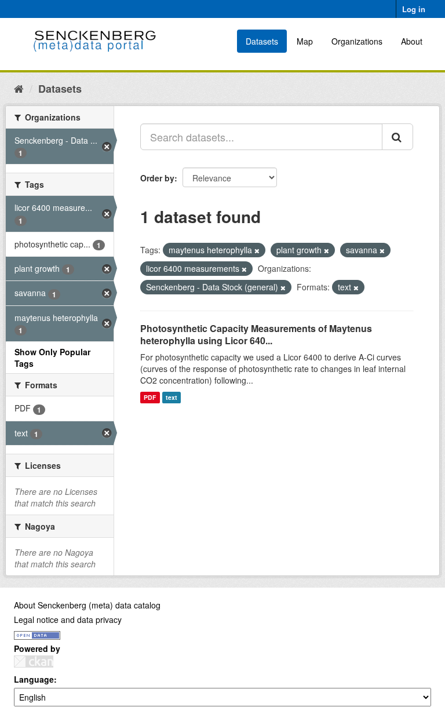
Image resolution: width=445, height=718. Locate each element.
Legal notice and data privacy (68, 619)
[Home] (19, 88)
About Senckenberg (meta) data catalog (87, 605)
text (171, 397)
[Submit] (397, 136)
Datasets (262, 41)
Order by (157, 178)
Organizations (356, 41)
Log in (413, 8)
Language (34, 679)
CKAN (33, 661)
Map (305, 41)
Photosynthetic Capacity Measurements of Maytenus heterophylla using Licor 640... (256, 334)
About (411, 41)
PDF (150, 397)
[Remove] (257, 250)
